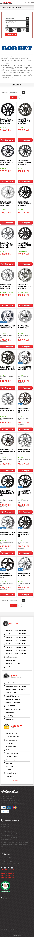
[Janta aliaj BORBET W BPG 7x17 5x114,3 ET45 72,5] (25, 481)
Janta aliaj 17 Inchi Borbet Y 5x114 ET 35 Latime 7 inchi (24, 121)
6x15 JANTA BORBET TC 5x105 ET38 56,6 (24, 327)
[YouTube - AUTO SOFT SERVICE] (12, 872)
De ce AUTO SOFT (12, 733)
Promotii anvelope (12, 753)
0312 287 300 (5, 826)
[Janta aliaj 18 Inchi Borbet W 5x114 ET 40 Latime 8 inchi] (25, 150)
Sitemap (9, 763)
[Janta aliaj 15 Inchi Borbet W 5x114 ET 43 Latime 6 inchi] (25, 233)
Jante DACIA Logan (12, 696)
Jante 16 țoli (10, 716)
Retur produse (11, 746)
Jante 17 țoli (10, 719)
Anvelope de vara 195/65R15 (16, 634)
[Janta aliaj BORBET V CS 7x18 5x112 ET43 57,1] (25, 564)
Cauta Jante (11, 34)
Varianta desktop (17, 935)
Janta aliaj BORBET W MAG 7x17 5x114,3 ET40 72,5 (24, 410)
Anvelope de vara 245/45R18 (16, 650)
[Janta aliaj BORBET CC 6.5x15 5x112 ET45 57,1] (25, 357)
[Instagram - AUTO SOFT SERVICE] (9, 872)
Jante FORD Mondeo (13, 703)
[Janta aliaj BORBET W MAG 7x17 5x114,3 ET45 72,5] (25, 522)
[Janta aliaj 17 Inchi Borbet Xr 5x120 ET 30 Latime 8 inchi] (25, 274)
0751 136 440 (5, 824)
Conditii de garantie (13, 760)
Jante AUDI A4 (11, 693)
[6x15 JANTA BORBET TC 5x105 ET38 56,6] (25, 316)
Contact (8, 770)
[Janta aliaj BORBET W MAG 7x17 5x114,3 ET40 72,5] (25, 398)
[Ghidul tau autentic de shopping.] (5, 811)
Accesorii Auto (11, 773)
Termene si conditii (12, 737)
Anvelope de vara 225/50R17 (16, 654)
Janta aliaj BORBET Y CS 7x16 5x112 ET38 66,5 (25, 450)
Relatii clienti (10, 766)
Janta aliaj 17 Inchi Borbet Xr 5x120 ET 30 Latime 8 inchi (24, 286)
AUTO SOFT (6, 3)
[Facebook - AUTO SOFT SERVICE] (2, 872)
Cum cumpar (10, 743)
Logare (25, 1)
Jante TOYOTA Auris (13, 699)
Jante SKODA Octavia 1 (14, 709)
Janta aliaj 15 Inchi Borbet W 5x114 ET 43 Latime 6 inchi (24, 245)
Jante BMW (10, 712)
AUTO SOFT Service (19, 781)
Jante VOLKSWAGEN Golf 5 (15, 689)
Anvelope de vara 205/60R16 (16, 644)
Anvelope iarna (11, 667)
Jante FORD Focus (12, 706)
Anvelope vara (11, 660)
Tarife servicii (10, 750)
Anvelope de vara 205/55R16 (16, 630)
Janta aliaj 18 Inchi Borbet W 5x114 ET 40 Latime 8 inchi (24, 162)
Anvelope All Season (13, 663)
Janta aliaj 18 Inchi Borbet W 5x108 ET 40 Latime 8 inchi (24, 204)
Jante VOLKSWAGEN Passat (16, 686)
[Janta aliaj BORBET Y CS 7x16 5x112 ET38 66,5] (25, 440)
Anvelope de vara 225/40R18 (16, 647)
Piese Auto (9, 776)
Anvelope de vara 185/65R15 (16, 637)
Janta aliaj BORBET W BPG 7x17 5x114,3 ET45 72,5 (24, 493)
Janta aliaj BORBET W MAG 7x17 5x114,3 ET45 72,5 (24, 534)
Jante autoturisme (12, 683)
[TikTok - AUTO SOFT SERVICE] (5, 872)
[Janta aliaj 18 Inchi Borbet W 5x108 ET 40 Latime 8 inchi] (25, 192)
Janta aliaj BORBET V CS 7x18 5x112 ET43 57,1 (25, 574)
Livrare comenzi (11, 740)
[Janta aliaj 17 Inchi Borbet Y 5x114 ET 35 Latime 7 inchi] (25, 109)
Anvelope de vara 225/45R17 (16, 640)
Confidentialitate (12, 756)
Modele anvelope (12, 657)
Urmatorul (20, 97)
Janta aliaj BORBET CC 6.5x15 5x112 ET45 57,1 (24, 368)
